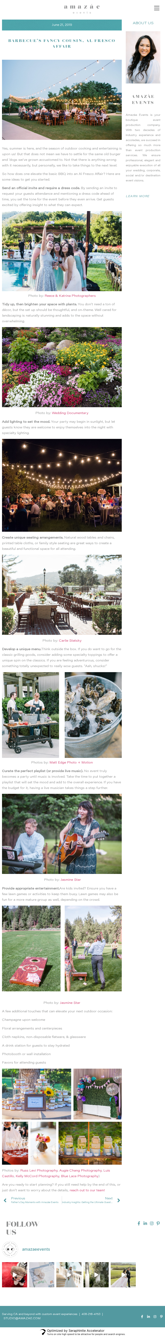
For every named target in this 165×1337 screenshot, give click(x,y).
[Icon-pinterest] (158, 1223)
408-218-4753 (90, 1314)
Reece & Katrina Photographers (70, 296)
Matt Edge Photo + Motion (71, 762)
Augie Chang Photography (80, 1170)
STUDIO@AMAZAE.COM (22, 1318)
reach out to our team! (87, 1190)
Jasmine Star (71, 880)
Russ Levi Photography (39, 1170)
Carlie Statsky (70, 640)
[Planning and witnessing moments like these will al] (123, 1274)
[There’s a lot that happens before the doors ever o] (14, 1274)
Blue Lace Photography (79, 1176)
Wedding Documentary (70, 413)
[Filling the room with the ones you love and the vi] (68, 1274)
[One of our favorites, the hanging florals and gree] (96, 1274)
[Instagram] (152, 1223)
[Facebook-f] (139, 1223)
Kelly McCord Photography (37, 1176)
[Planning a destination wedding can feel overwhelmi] (41, 1274)
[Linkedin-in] (145, 1223)
